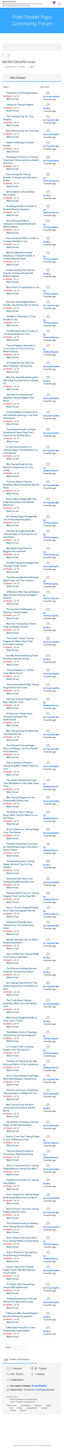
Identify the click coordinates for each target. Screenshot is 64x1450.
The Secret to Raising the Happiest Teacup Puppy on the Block (18, 397)
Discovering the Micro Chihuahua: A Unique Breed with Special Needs (19, 224)
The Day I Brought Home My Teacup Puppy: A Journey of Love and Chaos (20, 534)
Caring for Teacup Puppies (20, 104)
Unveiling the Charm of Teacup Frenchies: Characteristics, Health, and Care (21, 160)
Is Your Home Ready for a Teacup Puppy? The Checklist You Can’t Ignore (20, 450)
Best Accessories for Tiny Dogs (22, 131)
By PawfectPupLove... (52, 179)
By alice (46, 108)
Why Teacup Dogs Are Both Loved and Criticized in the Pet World (19, 1107)
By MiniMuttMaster (50, 350)
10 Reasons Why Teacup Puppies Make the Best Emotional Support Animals (21, 595)
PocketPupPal (39, 1386)
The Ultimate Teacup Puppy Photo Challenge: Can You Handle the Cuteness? (20, 748)
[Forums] (5, 55)
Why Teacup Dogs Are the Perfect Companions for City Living (18, 467)
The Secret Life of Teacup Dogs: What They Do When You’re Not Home (20, 815)
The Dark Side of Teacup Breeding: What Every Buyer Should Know (21, 484)
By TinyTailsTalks (51, 120)
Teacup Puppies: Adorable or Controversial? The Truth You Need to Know (19, 348)
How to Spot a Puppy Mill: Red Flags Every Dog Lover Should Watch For (20, 502)
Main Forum (13, 99)
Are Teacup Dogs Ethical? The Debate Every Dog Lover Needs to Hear (20, 986)
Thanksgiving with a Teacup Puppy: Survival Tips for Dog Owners (19, 864)
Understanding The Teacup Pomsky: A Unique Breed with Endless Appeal (18, 273)
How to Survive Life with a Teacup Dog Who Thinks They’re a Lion (20, 765)
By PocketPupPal (51, 134)
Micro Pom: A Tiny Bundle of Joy (22, 287)
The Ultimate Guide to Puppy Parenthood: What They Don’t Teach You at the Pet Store (19, 432)
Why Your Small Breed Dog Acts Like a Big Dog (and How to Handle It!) (21, 380)
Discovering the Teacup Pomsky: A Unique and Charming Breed (20, 177)
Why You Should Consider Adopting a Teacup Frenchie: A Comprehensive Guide (18, 255)
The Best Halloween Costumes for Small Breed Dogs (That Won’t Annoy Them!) (20, 847)
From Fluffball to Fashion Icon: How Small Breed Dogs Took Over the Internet (20, 415)
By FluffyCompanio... (51, 225)
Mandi (9, 96)
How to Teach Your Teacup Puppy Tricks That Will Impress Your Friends (19, 1270)
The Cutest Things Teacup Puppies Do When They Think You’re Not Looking (18, 641)
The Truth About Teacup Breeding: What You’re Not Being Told (20, 1003)
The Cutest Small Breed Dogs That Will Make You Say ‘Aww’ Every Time (21, 783)
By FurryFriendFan (51, 97)
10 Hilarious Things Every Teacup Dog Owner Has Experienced (17, 716)
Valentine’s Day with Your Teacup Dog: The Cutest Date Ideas (18, 925)
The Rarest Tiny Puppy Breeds (21, 93)
